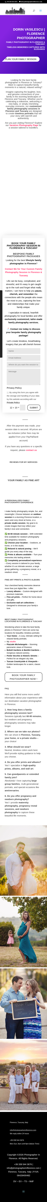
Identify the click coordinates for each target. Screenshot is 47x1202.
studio (13, 641)
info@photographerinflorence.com (23, 1130)
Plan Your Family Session (20, 59)
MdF (31, 1181)
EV (20, 1181)
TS (25, 1181)
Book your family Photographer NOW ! (23, 677)
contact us (31, 450)
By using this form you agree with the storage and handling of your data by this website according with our (23, 397)
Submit (34, 407)
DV (14, 1181)
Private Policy (13, 402)
